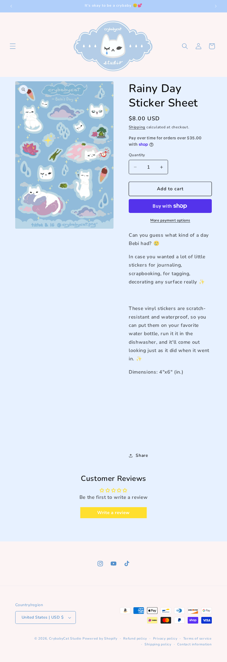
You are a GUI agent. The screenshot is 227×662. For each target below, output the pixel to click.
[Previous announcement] (11, 6)
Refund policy (135, 638)
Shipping (137, 127)
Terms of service (197, 638)
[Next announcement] (216, 6)
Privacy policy (165, 638)
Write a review (113, 513)
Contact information (194, 644)
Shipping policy (158, 644)
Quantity (137, 155)
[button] (12, 46)
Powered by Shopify (99, 638)
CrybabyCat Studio (65, 638)
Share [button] (142, 455)
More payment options (170, 220)
